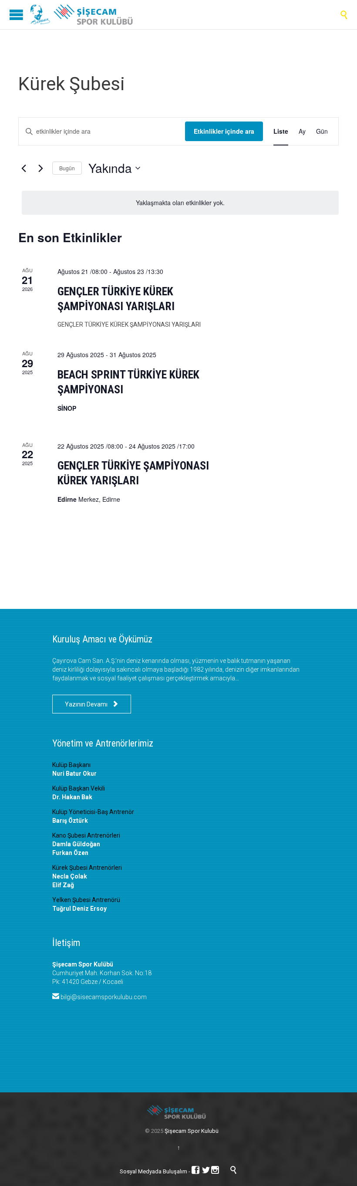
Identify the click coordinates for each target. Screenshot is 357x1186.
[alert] (180, 203)
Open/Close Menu (16, 14)
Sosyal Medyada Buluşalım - (156, 1171)
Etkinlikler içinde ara (224, 131)
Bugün (67, 168)
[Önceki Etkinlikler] (23, 168)
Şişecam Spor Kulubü (192, 1131)
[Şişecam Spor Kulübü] (84, 14)
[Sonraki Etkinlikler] (40, 168)
